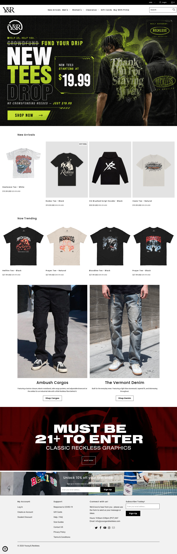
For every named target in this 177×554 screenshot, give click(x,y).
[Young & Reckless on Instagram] (109, 527)
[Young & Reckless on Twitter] (91, 527)
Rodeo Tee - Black (67, 170)
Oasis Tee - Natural (153, 170)
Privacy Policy (60, 532)
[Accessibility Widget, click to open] (5, 549)
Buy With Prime (121, 10)
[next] (171, 174)
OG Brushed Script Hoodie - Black (110, 170)
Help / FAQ (58, 517)
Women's (77, 10)
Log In (20, 507)
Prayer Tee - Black (153, 246)
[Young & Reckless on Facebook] (100, 527)
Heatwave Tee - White (23, 163)
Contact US (58, 527)
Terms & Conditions (62, 537)
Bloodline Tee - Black (110, 246)
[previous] (6, 174)
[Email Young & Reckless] (113, 527)
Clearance (91, 10)
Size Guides (59, 522)
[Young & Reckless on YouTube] (105, 527)
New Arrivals (54, 10)
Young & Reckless (31, 546)
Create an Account (25, 512)
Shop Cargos (52, 398)
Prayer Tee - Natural (67, 246)
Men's (65, 10)
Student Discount (24, 517)
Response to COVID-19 (63, 507)
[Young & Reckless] (15, 10)
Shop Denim (124, 398)
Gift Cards (106, 10)
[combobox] (162, 10)
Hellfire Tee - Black (23, 246)
